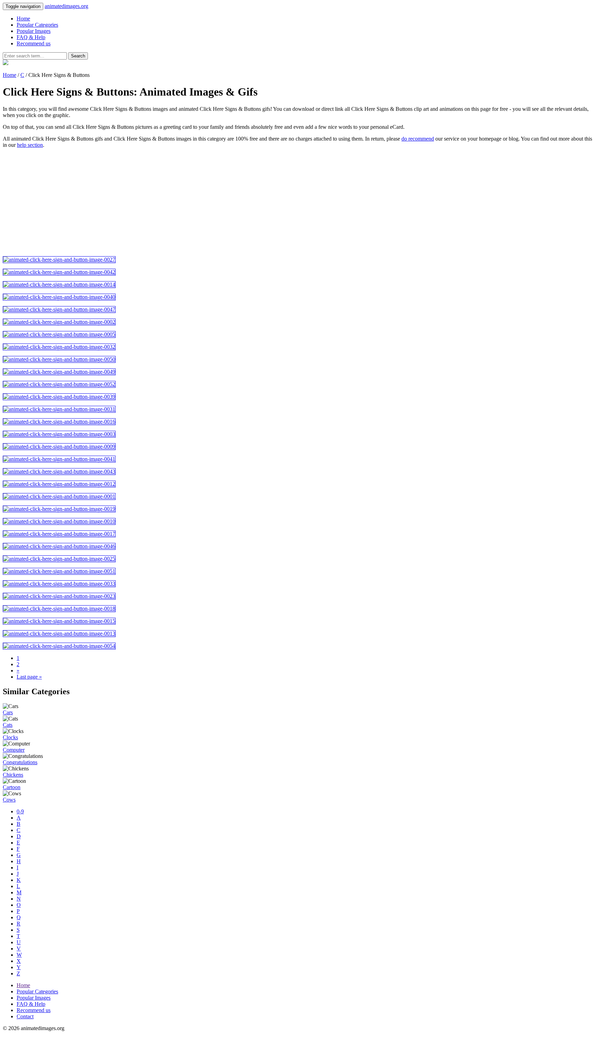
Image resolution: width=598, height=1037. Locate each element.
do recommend (417, 139)
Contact (25, 1016)
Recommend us (34, 43)
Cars (8, 712)
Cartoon (11, 787)
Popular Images (34, 31)
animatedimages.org (66, 6)
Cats (7, 725)
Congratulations (20, 762)
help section (30, 145)
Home (23, 18)
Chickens (13, 775)
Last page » (29, 677)
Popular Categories (37, 25)
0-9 (20, 811)
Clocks (10, 737)
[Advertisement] (210, 202)
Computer (14, 750)
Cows (9, 800)
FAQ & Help (31, 37)
